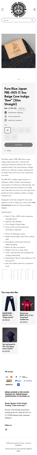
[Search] (32, 20)
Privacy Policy (21, 449)
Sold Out (18, 145)
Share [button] (9, 150)
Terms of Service (10, 449)
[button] (2, 9)
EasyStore (18, 445)
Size (5, 125)
